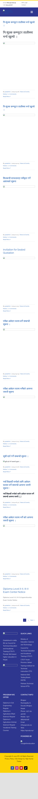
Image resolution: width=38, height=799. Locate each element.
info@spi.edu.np (26, 725)
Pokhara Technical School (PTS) (27, 685)
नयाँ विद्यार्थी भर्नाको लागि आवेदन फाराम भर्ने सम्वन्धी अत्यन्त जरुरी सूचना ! (17, 485)
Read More (6, 96)
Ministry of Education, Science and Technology (27, 642)
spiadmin (8, 91)
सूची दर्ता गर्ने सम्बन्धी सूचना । (16, 456)
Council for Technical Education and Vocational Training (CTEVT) (28, 652)
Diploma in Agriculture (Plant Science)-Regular (9, 714)
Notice (5, 94)
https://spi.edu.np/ (27, 730)
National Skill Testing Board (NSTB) (25, 677)
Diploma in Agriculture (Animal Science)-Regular (9, 722)
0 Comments (12, 94)
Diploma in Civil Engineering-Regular (8, 705)
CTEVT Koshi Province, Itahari (26, 661)
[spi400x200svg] (10, 10)
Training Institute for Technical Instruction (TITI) (28, 668)
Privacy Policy (9, 759)
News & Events (24, 91)
